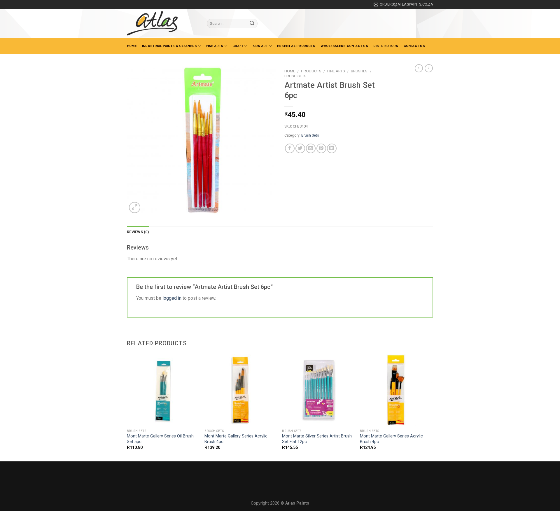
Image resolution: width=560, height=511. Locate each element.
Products (311, 71)
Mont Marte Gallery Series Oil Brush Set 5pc (160, 439)
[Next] (431, 407)
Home (132, 46)
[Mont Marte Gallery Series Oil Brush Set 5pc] (163, 390)
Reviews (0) (138, 232)
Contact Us (414, 46)
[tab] (138, 232)
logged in (171, 298)
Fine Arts (214, 46)
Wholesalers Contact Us (344, 46)
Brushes (359, 71)
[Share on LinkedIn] (332, 148)
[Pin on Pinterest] (321, 148)
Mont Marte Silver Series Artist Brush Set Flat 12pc (317, 439)
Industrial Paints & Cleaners (169, 46)
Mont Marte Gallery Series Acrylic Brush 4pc (235, 439)
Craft (237, 46)
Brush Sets (295, 76)
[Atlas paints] (162, 23)
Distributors (385, 46)
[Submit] (252, 24)
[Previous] (127, 407)
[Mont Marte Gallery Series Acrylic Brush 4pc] (240, 390)
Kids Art (260, 46)
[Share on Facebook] (290, 148)
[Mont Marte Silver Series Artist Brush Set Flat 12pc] (318, 390)
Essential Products (296, 46)
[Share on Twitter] (300, 148)
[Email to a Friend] (311, 148)
